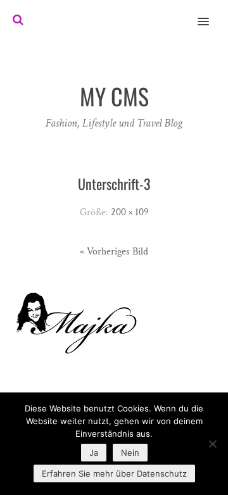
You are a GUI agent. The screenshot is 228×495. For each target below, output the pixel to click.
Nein (130, 453)
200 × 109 (130, 212)
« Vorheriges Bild (114, 251)
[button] (210, 13)
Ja (93, 453)
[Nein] (212, 443)
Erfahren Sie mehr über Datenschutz (114, 473)
